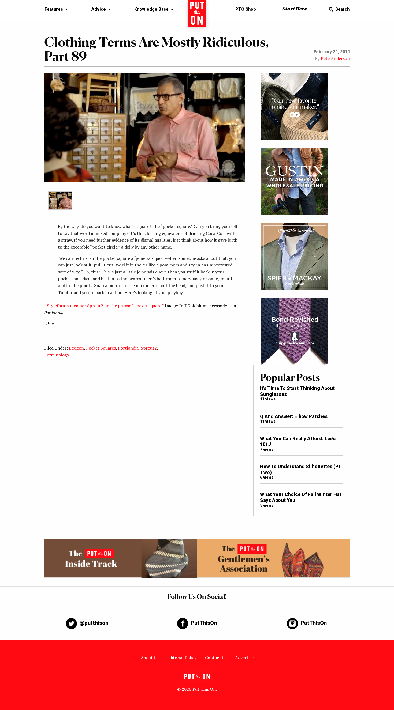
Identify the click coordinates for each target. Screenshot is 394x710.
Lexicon (76, 348)
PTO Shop (245, 9)
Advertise (244, 657)
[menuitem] (54, 9)
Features (53, 9)
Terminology (56, 355)
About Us (149, 657)
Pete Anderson (335, 58)
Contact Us (215, 657)
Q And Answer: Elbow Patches (294, 416)
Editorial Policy (181, 657)
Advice (98, 9)
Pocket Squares (101, 348)
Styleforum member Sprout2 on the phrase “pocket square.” (105, 306)
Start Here (294, 9)
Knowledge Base (151, 9)
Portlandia (128, 348)
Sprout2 (149, 348)
